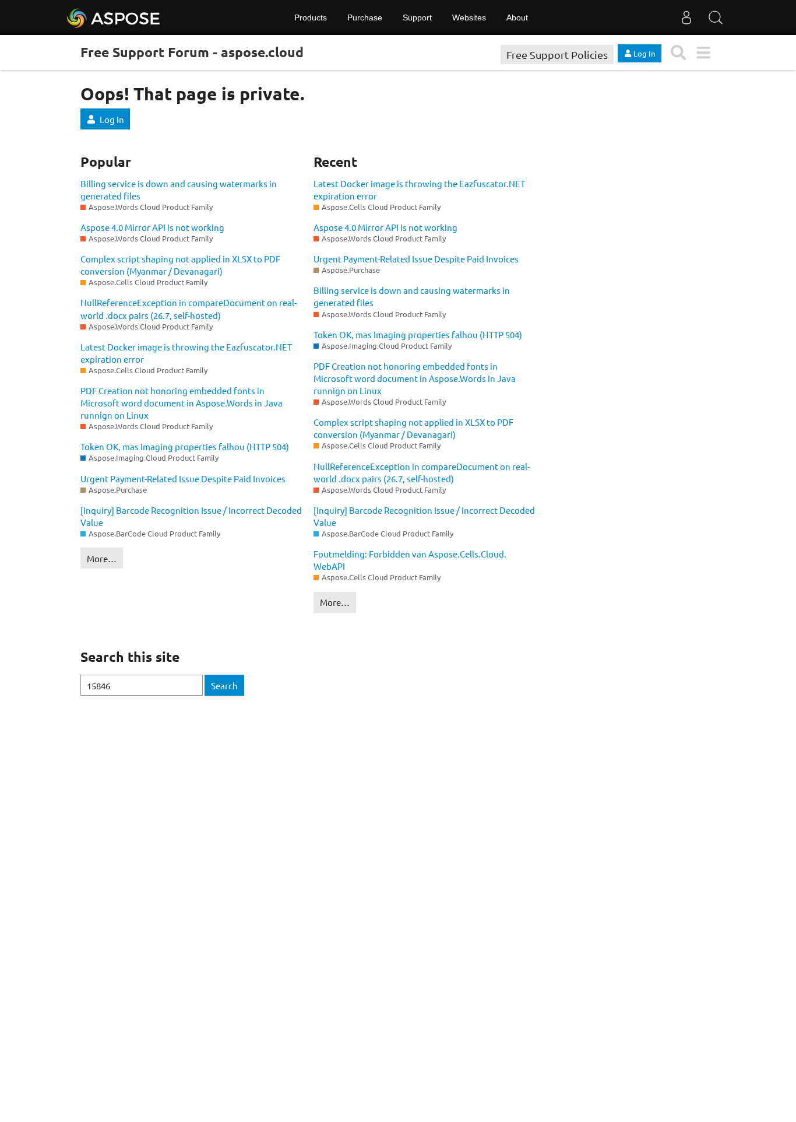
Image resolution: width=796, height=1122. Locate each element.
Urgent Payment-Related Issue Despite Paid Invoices (183, 478)
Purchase (364, 17)
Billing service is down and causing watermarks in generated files (178, 189)
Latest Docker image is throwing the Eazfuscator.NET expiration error (186, 352)
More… (102, 558)
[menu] (703, 52)
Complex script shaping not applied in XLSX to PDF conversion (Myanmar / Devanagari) (180, 264)
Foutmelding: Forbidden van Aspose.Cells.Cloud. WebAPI (410, 559)
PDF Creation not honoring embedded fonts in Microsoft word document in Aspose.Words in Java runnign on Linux (181, 402)
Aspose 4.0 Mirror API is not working (152, 227)
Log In (112, 119)
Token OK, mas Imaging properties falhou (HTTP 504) (184, 446)
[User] (686, 17)
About (517, 17)
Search (224, 685)
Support (417, 17)
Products (310, 17)
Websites (469, 17)
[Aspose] (114, 17)
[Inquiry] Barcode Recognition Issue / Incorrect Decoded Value (191, 516)
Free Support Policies (557, 54)
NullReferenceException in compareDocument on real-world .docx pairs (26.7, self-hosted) (188, 308)
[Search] (715, 17)
